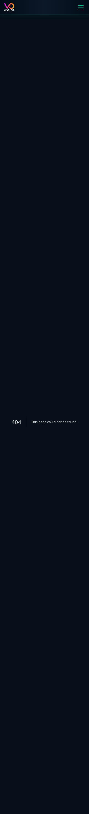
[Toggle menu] (80, 7)
